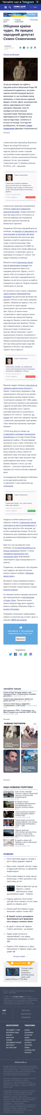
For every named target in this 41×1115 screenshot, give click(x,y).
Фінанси (28, 1052)
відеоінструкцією (10, 590)
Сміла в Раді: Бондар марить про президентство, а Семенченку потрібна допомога (19, 694)
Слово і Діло (6, 21)
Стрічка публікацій (19, 21)
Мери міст (10, 1045)
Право (27, 1047)
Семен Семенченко (21, 175)
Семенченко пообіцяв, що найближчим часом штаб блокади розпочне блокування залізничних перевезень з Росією (20, 369)
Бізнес (27, 1030)
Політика (34, 20)
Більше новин (19, 956)
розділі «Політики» (11, 609)
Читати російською (11, 54)
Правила (26, 1017)
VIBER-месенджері (19, 620)
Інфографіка (21, 963)
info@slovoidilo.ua (20, 1062)
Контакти (26, 1014)
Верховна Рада (12, 1032)
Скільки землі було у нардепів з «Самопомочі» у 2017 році (20, 705)
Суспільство (30, 1050)
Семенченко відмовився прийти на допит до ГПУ (18, 700)
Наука (27, 1038)
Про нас (26, 1011)
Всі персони (11, 1047)
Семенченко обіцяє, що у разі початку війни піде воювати (19, 504)
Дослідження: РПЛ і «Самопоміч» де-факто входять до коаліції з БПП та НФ (19, 712)
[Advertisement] (21, 136)
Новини (8, 854)
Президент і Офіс (13, 1030)
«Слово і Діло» (18, 997)
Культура (28, 1035)
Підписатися (20, 639)
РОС (35, 7)
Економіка (29, 1032)
